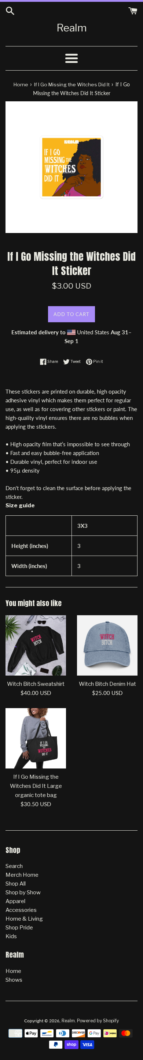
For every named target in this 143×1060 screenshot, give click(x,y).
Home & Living (24, 919)
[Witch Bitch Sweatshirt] (36, 645)
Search (14, 866)
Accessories (21, 910)
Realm (71, 28)
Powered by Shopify (98, 1020)
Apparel (15, 901)
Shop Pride (19, 927)
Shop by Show (23, 892)
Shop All (16, 883)
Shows (14, 980)
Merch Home (22, 875)
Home (13, 971)
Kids (11, 936)
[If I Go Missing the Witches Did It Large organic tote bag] (36, 738)
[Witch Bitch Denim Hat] (107, 645)
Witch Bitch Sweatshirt (36, 684)
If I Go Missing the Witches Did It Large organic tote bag (36, 786)
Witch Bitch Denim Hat (107, 684)
